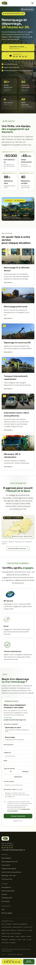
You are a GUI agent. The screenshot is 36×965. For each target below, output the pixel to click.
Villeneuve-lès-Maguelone (19, 924)
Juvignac (22, 936)
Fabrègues (13, 942)
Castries (19, 939)
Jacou (24, 939)
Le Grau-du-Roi (27, 927)
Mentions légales (7, 913)
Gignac (4, 933)
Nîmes (8, 933)
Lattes (17, 936)
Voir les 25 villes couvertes (18, 548)
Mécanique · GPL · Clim (9, 875)
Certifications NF (7, 898)
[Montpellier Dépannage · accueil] (4, 3)
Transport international (9, 868)
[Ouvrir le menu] (32, 3)
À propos (4, 894)
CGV (3, 909)
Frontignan (8, 924)
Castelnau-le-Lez (22, 930)
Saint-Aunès (5, 942)
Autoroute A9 (6, 865)
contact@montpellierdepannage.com (13, 850)
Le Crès (29, 939)
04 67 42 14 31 (7, 848)
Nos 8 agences (6, 887)
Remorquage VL (7, 858)
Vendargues (12, 939)
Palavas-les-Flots (17, 927)
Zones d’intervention (8, 891)
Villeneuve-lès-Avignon (8, 936)
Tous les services (7, 879)
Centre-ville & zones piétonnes (11, 872)
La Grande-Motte (7, 927)
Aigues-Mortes (6, 930)
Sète (3, 924)
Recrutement (6, 901)
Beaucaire (18, 933)
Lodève (30, 930)
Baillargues (5, 939)
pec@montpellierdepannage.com (15, 720)
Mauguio (13, 930)
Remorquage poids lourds (10, 861)
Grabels (28, 936)
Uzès (12, 933)
